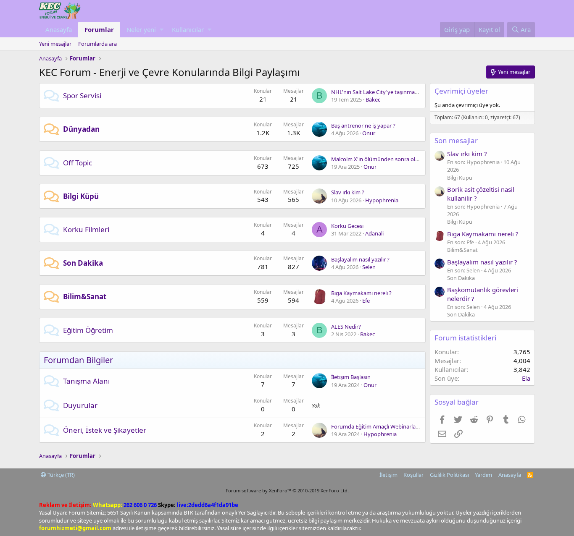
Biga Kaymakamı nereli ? (361, 293)
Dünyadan (81, 129)
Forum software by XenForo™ (287, 490)
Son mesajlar (456, 140)
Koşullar (413, 474)
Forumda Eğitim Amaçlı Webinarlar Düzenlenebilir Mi (396, 426)
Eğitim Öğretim (88, 330)
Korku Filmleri (86, 229)
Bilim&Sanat (84, 296)
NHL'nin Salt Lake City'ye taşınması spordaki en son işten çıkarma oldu (419, 92)
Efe (366, 300)
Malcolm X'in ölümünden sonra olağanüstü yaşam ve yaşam (406, 159)
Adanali (374, 233)
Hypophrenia (381, 200)
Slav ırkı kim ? (347, 192)
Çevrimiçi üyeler (461, 91)
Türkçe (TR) (60, 474)
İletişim (388, 474)
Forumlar (99, 29)
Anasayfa (58, 29)
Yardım (483, 474)
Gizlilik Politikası (449, 474)
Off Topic (77, 162)
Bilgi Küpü (81, 196)
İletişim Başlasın (351, 377)
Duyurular (80, 405)
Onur (368, 133)
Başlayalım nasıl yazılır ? (360, 259)
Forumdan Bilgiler (78, 360)
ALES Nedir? (346, 326)
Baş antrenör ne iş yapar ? (363, 125)
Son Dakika (83, 263)
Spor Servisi (82, 95)
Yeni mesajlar (55, 43)
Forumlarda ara (97, 43)
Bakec (373, 99)
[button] (162, 29)
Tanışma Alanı (86, 381)
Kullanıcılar (188, 29)
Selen (369, 267)
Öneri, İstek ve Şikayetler (104, 430)
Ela (526, 378)
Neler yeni (141, 29)
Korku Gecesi (347, 226)
